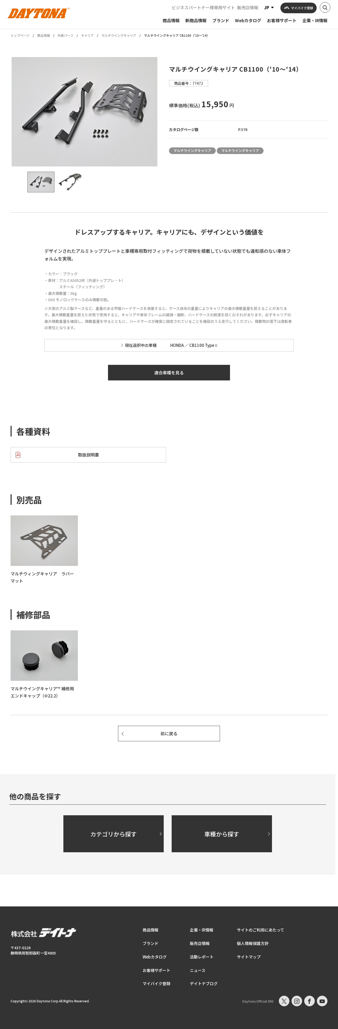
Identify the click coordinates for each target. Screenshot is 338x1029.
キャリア (87, 35)
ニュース (197, 970)
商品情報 (43, 35)
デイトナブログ (204, 983)
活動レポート (202, 957)
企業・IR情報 (201, 930)
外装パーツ (65, 35)
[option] (84, 111)
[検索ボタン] (325, 7)
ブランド (150, 943)
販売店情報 (247, 7)
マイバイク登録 (156, 983)
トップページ (20, 35)
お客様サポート (156, 970)
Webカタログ (155, 957)
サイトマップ (249, 957)
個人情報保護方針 (253, 943)
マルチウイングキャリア (118, 35)
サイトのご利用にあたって (260, 930)
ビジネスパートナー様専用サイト (203, 7)
